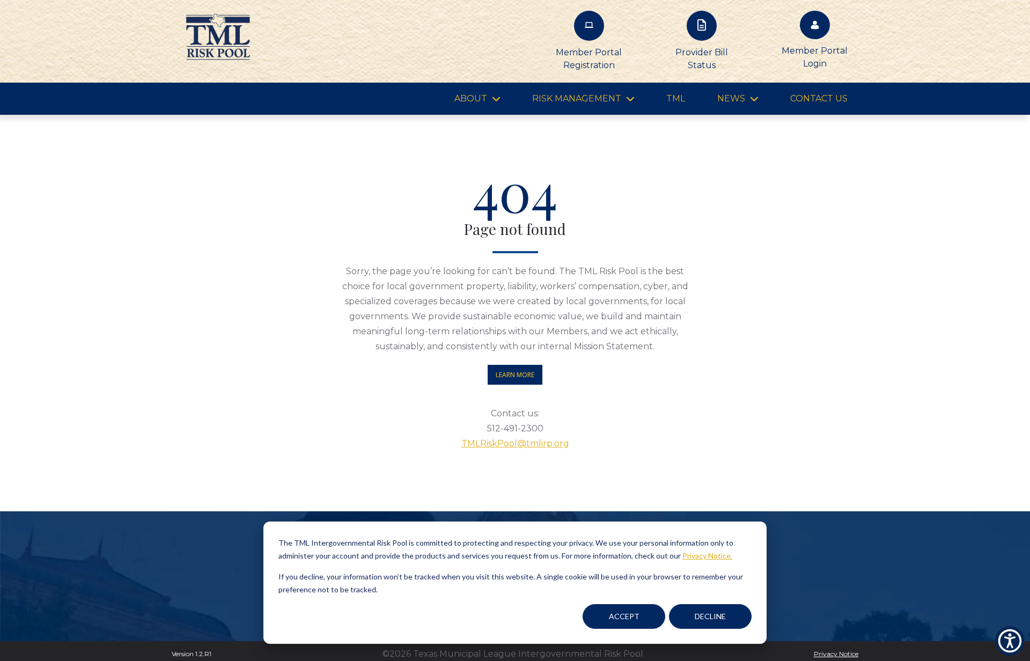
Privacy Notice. (707, 555)
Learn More (515, 374)
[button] (1010, 641)
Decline (710, 616)
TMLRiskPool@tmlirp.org (515, 443)
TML (675, 98)
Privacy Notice (836, 654)
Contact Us (819, 98)
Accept (624, 616)
